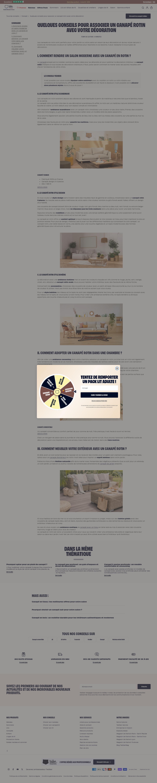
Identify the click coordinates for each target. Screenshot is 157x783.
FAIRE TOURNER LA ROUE (99, 395)
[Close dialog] (117, 368)
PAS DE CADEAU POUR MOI (99, 401)
